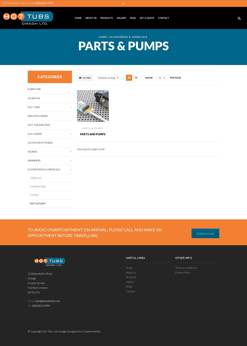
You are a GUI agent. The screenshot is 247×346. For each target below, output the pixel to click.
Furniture (34, 89)
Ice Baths (34, 98)
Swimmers (34, 160)
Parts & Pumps (93, 128)
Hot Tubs (34, 107)
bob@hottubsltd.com (47, 300)
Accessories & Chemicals (128, 37)
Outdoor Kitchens (40, 142)
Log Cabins (35, 133)
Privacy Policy (182, 272)
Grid (129, 78)
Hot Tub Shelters (39, 124)
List (136, 78)
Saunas (32, 151)
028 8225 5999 (44, 3)
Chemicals (36, 178)
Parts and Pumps (92, 134)
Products (106, 18)
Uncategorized (38, 116)
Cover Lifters (37, 186)
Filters (87, 78)
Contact (163, 18)
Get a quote (147, 18)
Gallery (121, 18)
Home (78, 18)
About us (91, 18)
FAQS (133, 18)
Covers (34, 195)
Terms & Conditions (186, 267)
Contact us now (205, 233)
